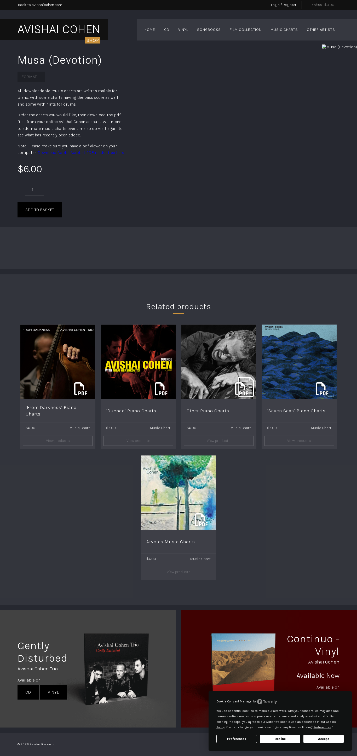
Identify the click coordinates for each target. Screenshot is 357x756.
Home (150, 29)
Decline (280, 739)
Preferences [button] (322, 727)
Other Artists (321, 29)
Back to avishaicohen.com (40, 5)
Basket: (321, 5)
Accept (323, 739)
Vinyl (183, 29)
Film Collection (246, 29)
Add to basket (39, 209)
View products (58, 440)
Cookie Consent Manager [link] (234, 701)
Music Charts (284, 29)
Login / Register (283, 5)
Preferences (236, 739)
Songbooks (209, 29)
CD (166, 29)
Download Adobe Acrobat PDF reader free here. (81, 152)
